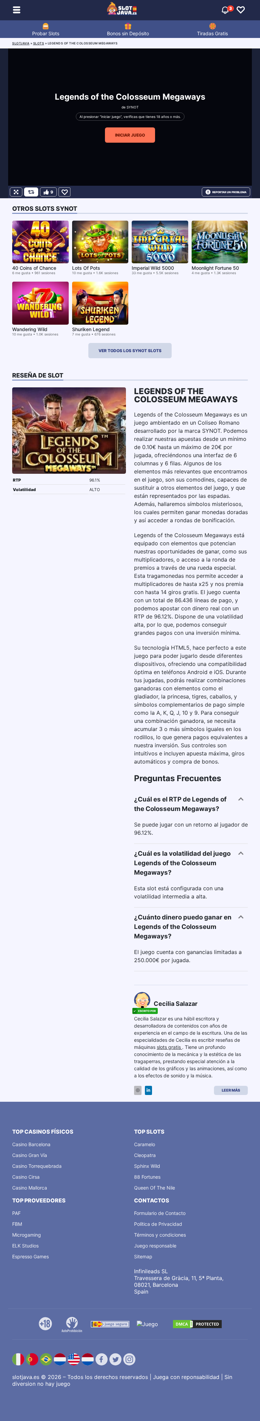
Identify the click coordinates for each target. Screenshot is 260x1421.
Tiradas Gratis (212, 33)
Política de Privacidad (158, 1224)
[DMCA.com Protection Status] (197, 1324)
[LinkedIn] (148, 1090)
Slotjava (20, 43)
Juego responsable (155, 1246)
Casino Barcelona (31, 1144)
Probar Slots (45, 33)
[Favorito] (64, 192)
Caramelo (144, 1144)
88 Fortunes (147, 1177)
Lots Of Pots (86, 268)
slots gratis (169, 1047)
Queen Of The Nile (154, 1188)
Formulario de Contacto (160, 1213)
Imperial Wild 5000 (153, 268)
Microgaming (26, 1235)
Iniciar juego (130, 135)
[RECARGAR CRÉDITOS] (31, 192)
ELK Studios (25, 1246)
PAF (16, 1213)
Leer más (231, 1090)
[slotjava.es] (122, 10)
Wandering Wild (29, 329)
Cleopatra (145, 1155)
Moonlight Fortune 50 (215, 268)
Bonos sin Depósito (128, 33)
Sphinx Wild (147, 1166)
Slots (38, 43)
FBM (17, 1224)
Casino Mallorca (29, 1188)
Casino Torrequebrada (37, 1166)
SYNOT (132, 107)
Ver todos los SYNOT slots (130, 350)
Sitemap (143, 1256)
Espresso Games (30, 1256)
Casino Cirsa (26, 1177)
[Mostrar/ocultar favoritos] (240, 10)
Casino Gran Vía (29, 1155)
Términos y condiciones (160, 1235)
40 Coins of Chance (34, 268)
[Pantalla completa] (16, 192)
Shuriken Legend (91, 329)
